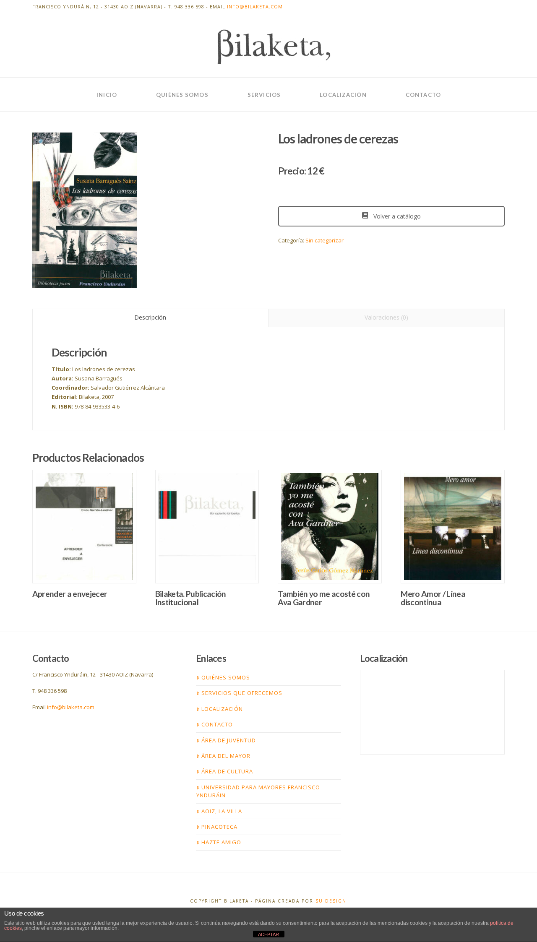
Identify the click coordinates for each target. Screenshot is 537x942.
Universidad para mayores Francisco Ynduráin (258, 791)
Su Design (331, 901)
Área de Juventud (228, 740)
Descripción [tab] (150, 317)
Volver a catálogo (396, 216)
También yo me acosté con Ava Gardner (324, 598)
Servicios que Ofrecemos (241, 693)
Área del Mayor (225, 756)
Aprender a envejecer (69, 594)
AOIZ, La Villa (221, 811)
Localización (222, 709)
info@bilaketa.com (255, 6)
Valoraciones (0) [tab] (386, 317)
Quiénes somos (225, 677)
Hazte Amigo (221, 842)
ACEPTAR (268, 934)
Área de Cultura (227, 771)
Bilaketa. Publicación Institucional (190, 598)
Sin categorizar (324, 240)
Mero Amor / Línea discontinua (433, 598)
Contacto (217, 724)
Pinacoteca (219, 826)
